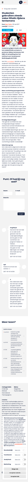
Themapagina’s (6, 395)
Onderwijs (5, 389)
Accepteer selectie (14, 473)
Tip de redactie (18, 391)
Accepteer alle (15, 476)
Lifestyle (4, 391)
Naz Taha (8, 24)
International (6, 393)
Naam (5, 191)
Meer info (17, 450)
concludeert (10, 61)
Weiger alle (15, 469)
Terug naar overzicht (10, 9)
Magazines (17, 389)
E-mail (18, 191)
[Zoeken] (21, 2)
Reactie (6, 198)
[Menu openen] (2, 2)
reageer (8, 30)
